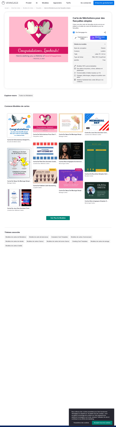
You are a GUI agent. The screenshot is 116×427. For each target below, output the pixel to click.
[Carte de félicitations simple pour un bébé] (19, 126)
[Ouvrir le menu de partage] (105, 32)
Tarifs (68, 3)
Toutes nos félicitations (26, 95)
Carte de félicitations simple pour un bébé (19, 139)
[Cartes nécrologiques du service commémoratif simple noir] (71, 151)
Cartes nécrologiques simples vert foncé (97, 201)
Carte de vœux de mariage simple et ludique (19, 181)
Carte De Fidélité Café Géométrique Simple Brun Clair (45, 185)
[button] (81, 38)
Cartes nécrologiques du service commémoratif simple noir (71, 161)
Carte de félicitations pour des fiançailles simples (45, 134)
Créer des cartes (15, 8)
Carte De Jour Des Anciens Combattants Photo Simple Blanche (19, 208)
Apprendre (57, 3)
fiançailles (39, 8)
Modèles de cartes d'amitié (14, 245)
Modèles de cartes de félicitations (16, 237)
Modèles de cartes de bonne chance (58, 241)
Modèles (45, 3)
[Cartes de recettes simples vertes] (97, 156)
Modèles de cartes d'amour (35, 241)
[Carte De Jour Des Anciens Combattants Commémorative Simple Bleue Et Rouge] (97, 122)
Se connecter (86, 3)
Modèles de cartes (28, 8)
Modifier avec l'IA (100, 38)
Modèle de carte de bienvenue (38, 237)
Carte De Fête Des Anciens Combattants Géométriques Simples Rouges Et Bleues (45, 161)
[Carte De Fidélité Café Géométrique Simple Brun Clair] (45, 176)
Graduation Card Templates (59, 237)
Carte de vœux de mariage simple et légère (71, 134)
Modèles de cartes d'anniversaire (81, 237)
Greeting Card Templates (79, 241)
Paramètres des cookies (81, 422)
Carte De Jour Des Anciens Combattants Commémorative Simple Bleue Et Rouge (97, 132)
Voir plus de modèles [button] (58, 218)
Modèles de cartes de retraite (15, 241)
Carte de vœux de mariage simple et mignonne (71, 190)
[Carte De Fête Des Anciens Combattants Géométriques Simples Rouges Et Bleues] (45, 151)
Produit (28, 3)
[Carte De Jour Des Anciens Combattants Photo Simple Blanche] (19, 197)
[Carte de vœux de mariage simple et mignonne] (71, 179)
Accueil (7, 8)
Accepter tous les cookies (102, 422)
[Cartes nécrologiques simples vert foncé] (97, 190)
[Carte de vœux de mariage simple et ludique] (19, 163)
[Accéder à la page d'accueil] (10, 2)
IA (37, 3)
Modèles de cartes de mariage (100, 241)
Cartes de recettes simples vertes (97, 174)
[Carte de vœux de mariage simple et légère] (71, 123)
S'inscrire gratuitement (104, 3)
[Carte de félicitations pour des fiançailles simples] (45, 123)
